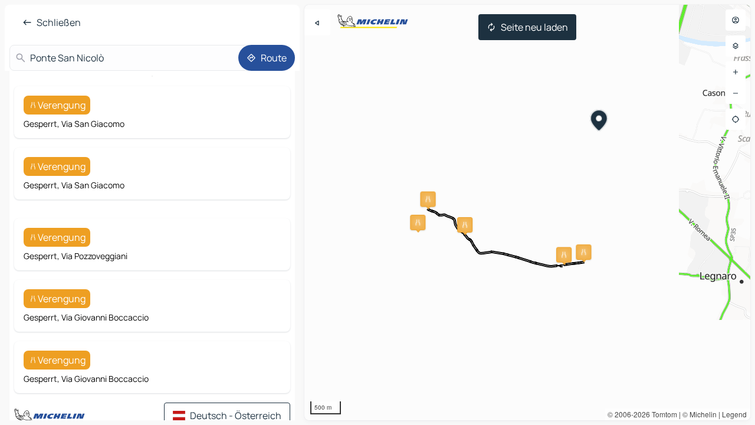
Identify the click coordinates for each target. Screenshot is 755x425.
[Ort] (736, 119)
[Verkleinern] (736, 93)
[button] (417, 222)
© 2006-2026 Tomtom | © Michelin (662, 414)
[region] (527, 212)
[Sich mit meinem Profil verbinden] (736, 20)
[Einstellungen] (736, 46)
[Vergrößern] (736, 72)
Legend (734, 414)
